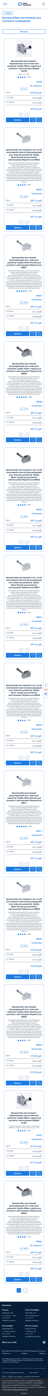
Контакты (6, 1305)
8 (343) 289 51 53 (7, 1329)
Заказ (26, 1351)
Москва (5, 1310)
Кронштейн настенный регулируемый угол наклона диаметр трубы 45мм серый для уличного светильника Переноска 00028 (24, 368)
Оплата (13, 1351)
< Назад (7, 13)
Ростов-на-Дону (31, 1326)
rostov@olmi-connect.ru (32, 1336)
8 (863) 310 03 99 (30, 1329)
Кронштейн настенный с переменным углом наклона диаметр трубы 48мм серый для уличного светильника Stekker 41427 (24, 1118)
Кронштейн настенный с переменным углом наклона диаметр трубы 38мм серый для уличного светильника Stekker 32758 (24, 66)
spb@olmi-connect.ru (32, 1320)
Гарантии (19, 1351)
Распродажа (33, 1351)
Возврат (24, 1353)
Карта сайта (33, 1372)
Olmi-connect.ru (35, 1360)
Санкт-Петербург (32, 1310)
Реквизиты (6, 1353)
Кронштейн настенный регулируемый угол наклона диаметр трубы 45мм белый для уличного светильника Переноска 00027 (24, 262)
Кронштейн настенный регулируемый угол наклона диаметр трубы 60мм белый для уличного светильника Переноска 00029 (24, 1012)
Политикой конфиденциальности (15, 1389)
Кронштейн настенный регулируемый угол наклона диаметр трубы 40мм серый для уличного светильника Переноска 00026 (24, 1208)
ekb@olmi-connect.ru (9, 1336)
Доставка (6, 1351)
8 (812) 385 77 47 (30, 1313)
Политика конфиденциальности (13, 1372)
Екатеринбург (7, 1326)
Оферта (42, 1353)
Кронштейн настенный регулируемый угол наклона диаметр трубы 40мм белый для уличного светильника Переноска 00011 (24, 798)
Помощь (42, 1351)
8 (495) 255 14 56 (7, 1313)
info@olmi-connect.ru (9, 1320)
